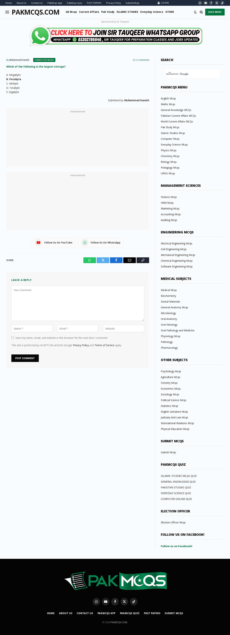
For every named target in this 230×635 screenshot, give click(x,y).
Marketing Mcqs (170, 208)
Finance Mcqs (169, 197)
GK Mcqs (71, 12)
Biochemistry (168, 296)
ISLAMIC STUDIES (127, 12)
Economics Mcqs (171, 388)
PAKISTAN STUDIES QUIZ (176, 487)
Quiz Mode (215, 12)
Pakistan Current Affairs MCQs (178, 115)
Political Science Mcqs (173, 400)
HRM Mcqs (167, 202)
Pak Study (107, 12)
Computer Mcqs (44, 60)
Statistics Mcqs (169, 406)
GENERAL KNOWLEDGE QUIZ (178, 481)
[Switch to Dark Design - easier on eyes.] (195, 12)
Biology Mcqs (169, 162)
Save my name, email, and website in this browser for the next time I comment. (61, 337)
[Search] (201, 12)
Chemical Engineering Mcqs (177, 260)
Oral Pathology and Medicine (177, 330)
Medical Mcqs (169, 290)
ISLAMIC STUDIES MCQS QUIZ (179, 476)
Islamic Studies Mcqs (173, 133)
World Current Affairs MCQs (177, 121)
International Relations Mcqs (177, 423)
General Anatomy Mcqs (174, 307)
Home (8, 3)
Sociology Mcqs (170, 394)
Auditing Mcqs (169, 220)
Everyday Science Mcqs (174, 144)
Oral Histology (169, 324)
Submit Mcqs (132, 3)
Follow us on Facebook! (176, 546)
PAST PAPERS (94, 3)
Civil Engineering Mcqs (174, 249)
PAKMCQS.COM (119, 622)
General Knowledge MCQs (176, 110)
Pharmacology (169, 347)
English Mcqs (168, 98)
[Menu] (7, 12)
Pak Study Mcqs (170, 127)
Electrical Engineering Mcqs (176, 243)
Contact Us (37, 3)
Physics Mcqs (168, 150)
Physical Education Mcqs (175, 429)
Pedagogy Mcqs (170, 167)
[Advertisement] (77, 139)
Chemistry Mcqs (170, 156)
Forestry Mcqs (169, 382)
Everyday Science (151, 12)
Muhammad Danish (19, 59)
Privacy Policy (113, 3)
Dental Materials (170, 301)
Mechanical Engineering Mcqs (178, 255)
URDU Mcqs (168, 173)
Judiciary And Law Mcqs (174, 417)
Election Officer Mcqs (173, 522)
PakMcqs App (54, 3)
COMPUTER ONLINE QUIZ (176, 499)
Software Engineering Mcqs (177, 266)
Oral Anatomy (169, 319)
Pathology (167, 342)
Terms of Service (104, 345)
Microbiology (168, 313)
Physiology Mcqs (170, 336)
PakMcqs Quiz (74, 3)
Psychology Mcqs (171, 371)
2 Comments (142, 59)
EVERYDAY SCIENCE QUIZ (176, 493)
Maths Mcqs (168, 104)
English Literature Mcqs (174, 411)
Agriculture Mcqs (170, 377)
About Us (21, 3)
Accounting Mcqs (171, 214)
